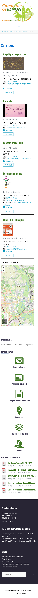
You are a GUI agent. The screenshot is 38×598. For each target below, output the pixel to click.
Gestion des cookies (9, 566)
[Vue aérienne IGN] (4, 321)
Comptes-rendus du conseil (19, 400)
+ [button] (3, 267)
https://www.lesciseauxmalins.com (17, 203)
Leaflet (21, 325)
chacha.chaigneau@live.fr (16, 200)
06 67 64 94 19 (11, 81)
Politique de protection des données (15, 564)
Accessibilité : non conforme (12, 557)
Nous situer (19, 417)
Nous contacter (19, 367)
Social (19, 450)
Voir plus (8, 92)
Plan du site (6, 559)
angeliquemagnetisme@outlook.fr (17, 85)
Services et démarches (19, 433)
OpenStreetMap (29, 325)
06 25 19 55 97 (11, 156)
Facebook (9, 88)
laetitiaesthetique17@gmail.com (19, 158)
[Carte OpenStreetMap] (4, 316)
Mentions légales (8, 561)
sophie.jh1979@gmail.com (17, 249)
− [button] (3, 270)
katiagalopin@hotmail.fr (16, 128)
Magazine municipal (19, 383)
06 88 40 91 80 (11, 198)
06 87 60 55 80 (11, 246)
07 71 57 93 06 (11, 125)
